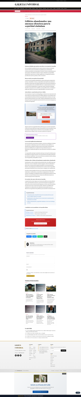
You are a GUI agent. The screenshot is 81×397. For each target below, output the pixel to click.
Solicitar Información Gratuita (40, 391)
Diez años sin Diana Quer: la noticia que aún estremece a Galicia (29, 317)
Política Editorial (52, 366)
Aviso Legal (52, 357)
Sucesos (37, 8)
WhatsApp (40, 236)
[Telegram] (20, 355)
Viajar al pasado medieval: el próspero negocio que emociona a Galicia (51, 296)
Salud (48, 8)
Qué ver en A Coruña (35, 228)
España (18, 8)
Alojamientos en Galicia (30, 215)
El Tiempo (54, 8)
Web (27, 269)
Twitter (34, 236)
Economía (30, 8)
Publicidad (51, 360)
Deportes (40, 8)
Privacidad (52, 370)
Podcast (65, 8)
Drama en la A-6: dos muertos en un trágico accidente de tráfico (37, 337)
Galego (28, 18)
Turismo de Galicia (29, 213)
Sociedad (33, 8)
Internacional (22, 8)
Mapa (30, 359)
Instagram (61, 0)
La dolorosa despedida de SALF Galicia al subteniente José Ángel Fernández (51, 317)
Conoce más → (46, 121)
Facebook (58, 0)
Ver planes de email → (30, 137)
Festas (62, 8)
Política (26, 8)
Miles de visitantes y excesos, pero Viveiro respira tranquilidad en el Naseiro (29, 296)
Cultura (51, 8)
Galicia (15, 8)
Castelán (32, 18)
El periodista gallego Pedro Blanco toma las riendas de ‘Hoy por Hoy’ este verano (40, 334)
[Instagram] (18, 355)
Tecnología (44, 8)
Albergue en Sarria (29, 212)
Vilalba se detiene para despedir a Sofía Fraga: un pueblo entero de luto (40, 317)
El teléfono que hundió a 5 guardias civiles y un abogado (36, 333)
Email (45, 236)
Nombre (27, 264)
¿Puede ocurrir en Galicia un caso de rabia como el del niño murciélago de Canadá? (40, 336)
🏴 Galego (77, 392)
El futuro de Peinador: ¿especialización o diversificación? (33, 395)
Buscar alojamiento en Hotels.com (40, 223)
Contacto (61, 370)
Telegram (65, 0)
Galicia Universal (27, 4)
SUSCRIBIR (63, 350)
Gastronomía (58, 8)
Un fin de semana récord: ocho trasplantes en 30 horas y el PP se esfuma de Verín (39, 296)
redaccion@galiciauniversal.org (43, 347)
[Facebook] (16, 355)
